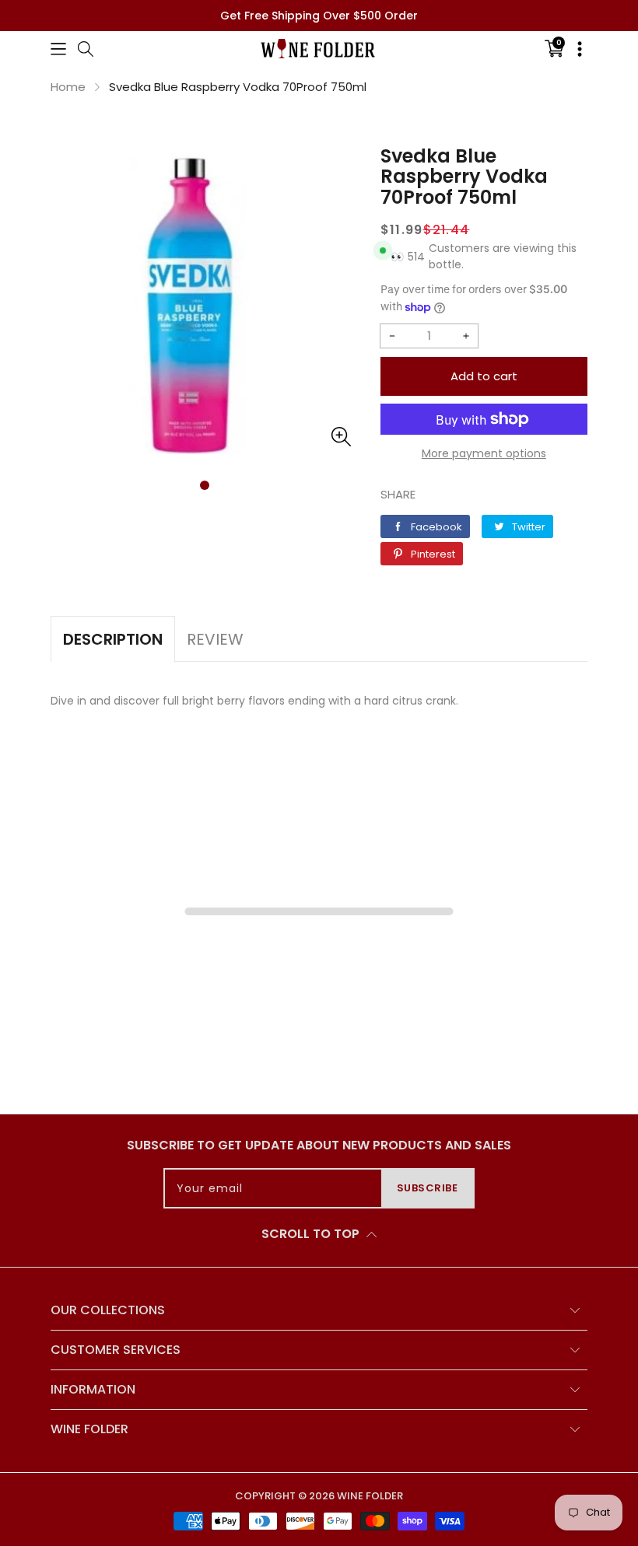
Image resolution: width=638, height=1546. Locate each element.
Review (215, 639)
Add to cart (483, 376)
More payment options (484, 453)
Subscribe (427, 1187)
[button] (58, 48)
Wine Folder (370, 1495)
